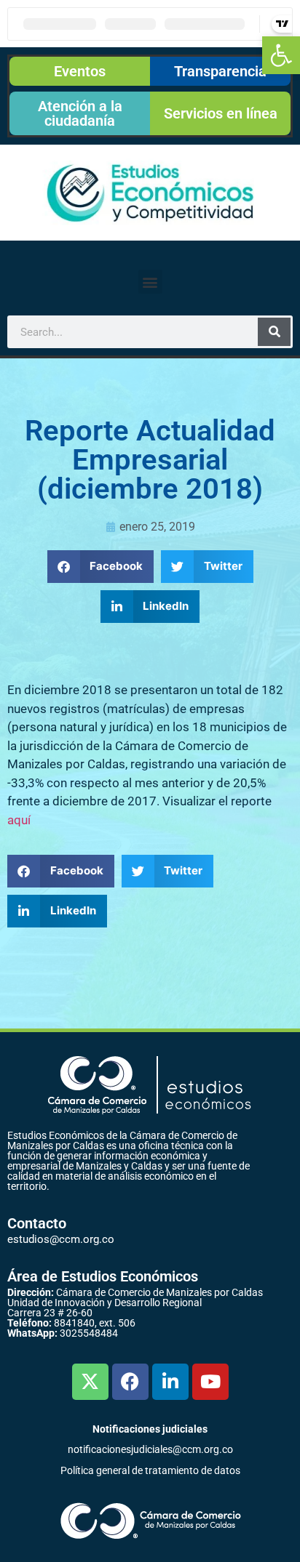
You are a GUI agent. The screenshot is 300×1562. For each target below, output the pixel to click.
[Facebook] (130, 1382)
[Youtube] (210, 1382)
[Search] (274, 332)
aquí (19, 820)
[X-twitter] (90, 1382)
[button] (281, 55)
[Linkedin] (170, 1382)
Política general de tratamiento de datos (150, 1470)
